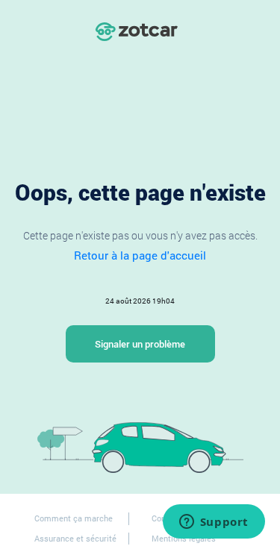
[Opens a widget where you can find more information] (213, 523)
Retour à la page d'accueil (140, 255)
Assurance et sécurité (75, 538)
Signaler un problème (140, 344)
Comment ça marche (73, 518)
